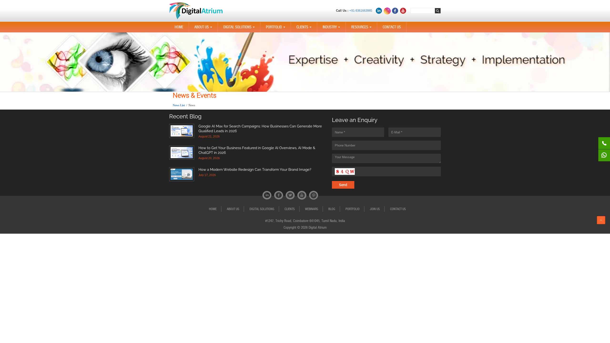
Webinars (311, 209)
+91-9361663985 (360, 10)
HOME (179, 27)
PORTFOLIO (276, 28)
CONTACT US (392, 27)
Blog (331, 209)
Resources (362, 28)
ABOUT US (204, 28)
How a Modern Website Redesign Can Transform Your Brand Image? (254, 169)
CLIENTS (304, 28)
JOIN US (375, 209)
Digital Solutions (240, 28)
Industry (332, 28)
